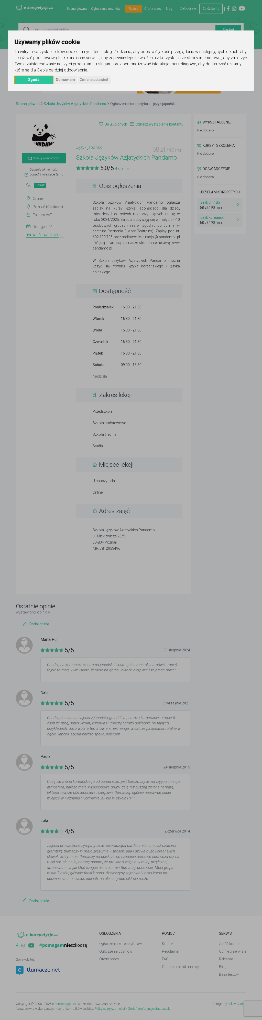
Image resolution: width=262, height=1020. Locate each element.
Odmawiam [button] (65, 80)
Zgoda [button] (33, 80)
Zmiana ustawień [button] (94, 80)
